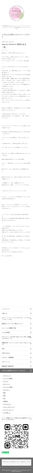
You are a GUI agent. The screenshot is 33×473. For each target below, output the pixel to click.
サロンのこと (6, 390)
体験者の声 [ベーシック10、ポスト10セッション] (16, 343)
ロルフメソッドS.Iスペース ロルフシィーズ (17, 470)
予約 (3, 348)
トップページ (6, 309)
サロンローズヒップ (8, 410)
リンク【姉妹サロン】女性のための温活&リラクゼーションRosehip (16, 418)
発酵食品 (5, 401)
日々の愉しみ (6, 412)
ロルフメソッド (7, 375)
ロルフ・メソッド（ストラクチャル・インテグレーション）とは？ (16, 318)
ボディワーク (5, 50)
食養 (4, 395)
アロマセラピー (7, 404)
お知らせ (4, 313)
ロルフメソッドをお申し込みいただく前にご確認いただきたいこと (16, 337)
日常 (4, 398)
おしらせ (5, 381)
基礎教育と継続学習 (8, 366)
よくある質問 (6, 332)
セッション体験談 (7, 378)
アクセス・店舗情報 (8, 357)
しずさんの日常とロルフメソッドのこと (14, 370)
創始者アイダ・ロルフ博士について (12, 323)
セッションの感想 (7, 387)
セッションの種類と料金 (9, 328)
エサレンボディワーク (9, 407)
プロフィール (6, 362)
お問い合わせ (6, 353)
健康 (4, 392)
